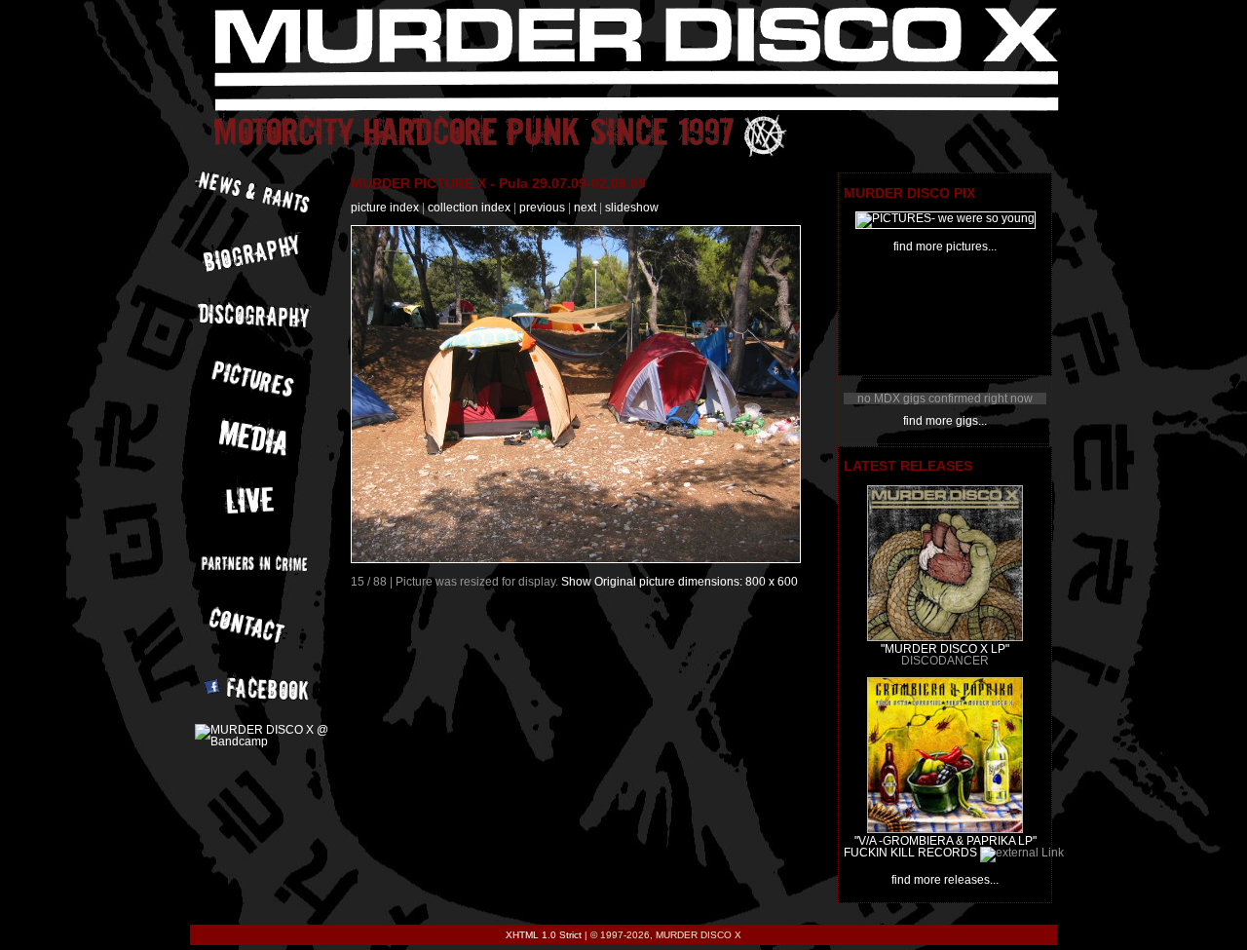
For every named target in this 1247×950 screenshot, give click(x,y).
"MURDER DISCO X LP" (945, 649)
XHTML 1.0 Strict (544, 935)
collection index (469, 207)
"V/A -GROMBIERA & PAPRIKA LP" (945, 841)
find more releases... (945, 880)
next (585, 207)
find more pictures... (945, 246)
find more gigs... (945, 421)
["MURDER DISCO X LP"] (945, 637)
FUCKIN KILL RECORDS (910, 852)
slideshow (632, 207)
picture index (385, 207)
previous (542, 207)
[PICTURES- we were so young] (945, 218)
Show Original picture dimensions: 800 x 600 (679, 582)
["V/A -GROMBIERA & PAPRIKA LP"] (945, 829)
